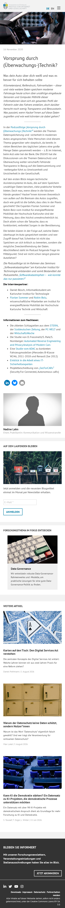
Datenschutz (39, 892)
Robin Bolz (40, 297)
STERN (54, 325)
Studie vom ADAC (25, 348)
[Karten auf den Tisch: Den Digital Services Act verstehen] (32, 627)
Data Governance (21, 569)
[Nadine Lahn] (32, 409)
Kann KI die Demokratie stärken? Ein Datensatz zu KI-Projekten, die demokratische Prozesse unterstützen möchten (31, 799)
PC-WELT (50, 329)
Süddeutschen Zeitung (27, 329)
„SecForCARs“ (46, 368)
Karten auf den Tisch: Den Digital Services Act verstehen (30, 652)
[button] (7, 383)
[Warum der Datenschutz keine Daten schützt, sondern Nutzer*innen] (32, 699)
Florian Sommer (19, 297)
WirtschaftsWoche (24, 333)
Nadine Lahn (10, 429)
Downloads (16, 892)
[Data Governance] (33, 549)
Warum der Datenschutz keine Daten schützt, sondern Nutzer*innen (30, 724)
